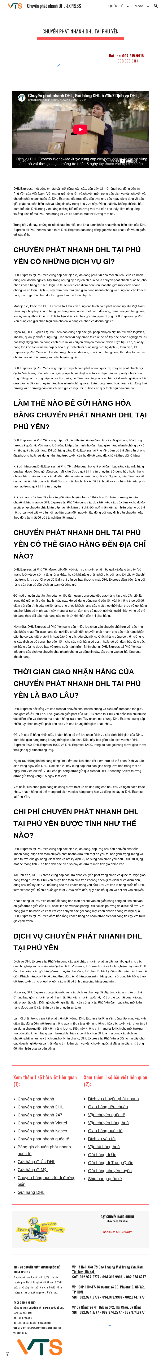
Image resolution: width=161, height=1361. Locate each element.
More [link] (139, 6)
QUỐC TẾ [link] (115, 6)
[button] (156, 6)
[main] (80, 29)
